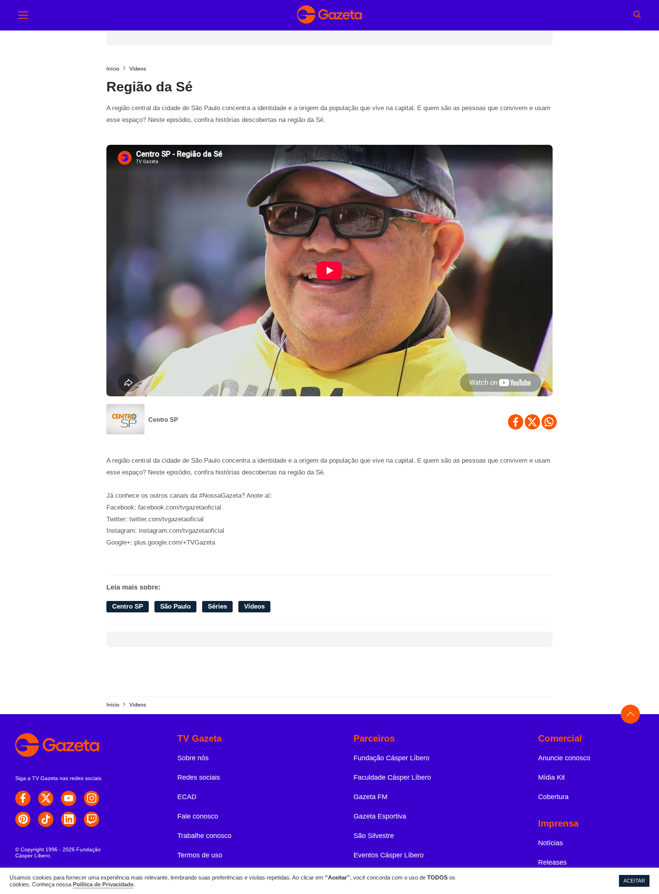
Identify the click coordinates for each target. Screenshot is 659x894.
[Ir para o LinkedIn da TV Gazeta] (68, 819)
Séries (217, 606)
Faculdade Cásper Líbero (392, 777)
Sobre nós (193, 758)
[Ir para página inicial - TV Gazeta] (329, 15)
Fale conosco (197, 816)
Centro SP (163, 420)
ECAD (186, 797)
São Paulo (175, 606)
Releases (552, 862)
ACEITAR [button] (634, 881)
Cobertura (553, 797)
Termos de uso (199, 855)
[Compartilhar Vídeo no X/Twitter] (532, 421)
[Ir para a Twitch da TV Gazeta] (91, 819)
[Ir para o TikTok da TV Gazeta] (45, 819)
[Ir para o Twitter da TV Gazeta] (45, 798)
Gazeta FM (370, 797)
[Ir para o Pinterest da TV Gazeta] (23, 819)
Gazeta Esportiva (380, 816)
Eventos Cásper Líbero (389, 855)
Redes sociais (198, 777)
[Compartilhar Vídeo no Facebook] (515, 421)
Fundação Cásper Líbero (391, 758)
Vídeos (254, 606)
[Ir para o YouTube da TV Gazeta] (68, 798)
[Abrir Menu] (23, 15)
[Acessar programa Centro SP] (125, 420)
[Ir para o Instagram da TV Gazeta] (91, 798)
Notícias (550, 843)
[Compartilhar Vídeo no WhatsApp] (549, 421)
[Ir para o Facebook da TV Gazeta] (23, 798)
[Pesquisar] (637, 15)
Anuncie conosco (564, 758)
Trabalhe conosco (204, 836)
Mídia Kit (551, 777)
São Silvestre (374, 836)
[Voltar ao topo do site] (630, 714)
